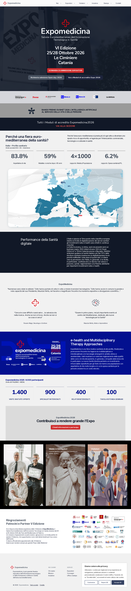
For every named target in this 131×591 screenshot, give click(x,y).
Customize (91, 582)
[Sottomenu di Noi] (60, 3)
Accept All (117, 582)
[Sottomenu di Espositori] (74, 3)
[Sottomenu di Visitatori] (87, 3)
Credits (42, 585)
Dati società (34, 585)
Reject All (104, 582)
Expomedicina (14, 3)
